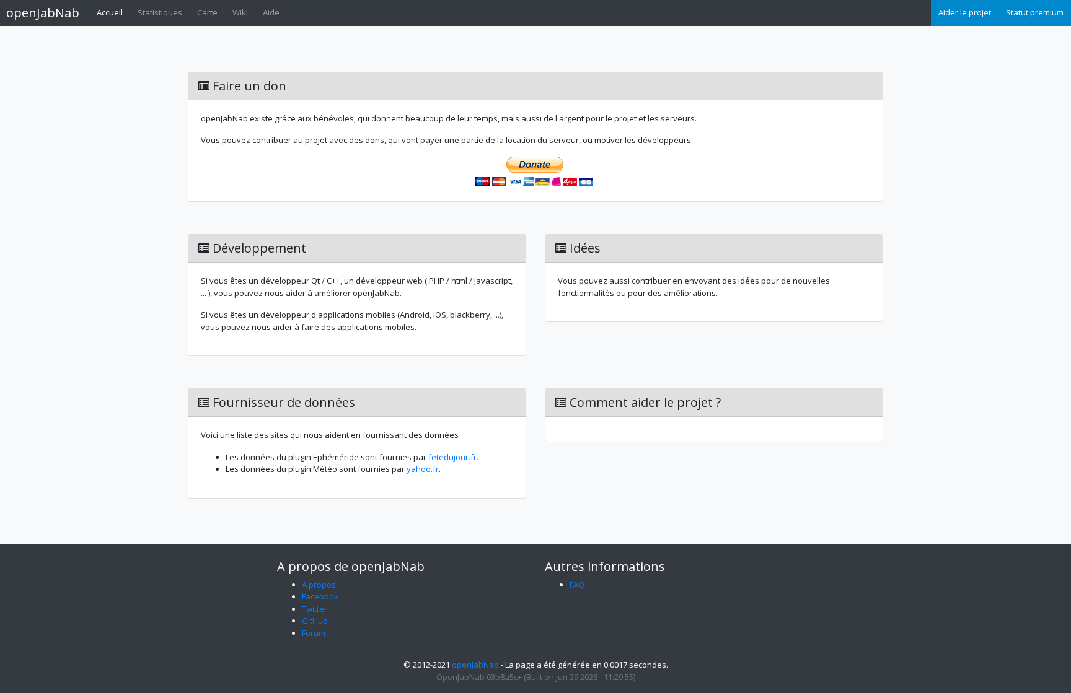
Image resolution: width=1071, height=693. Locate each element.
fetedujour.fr (452, 457)
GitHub (315, 620)
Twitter (314, 608)
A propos (319, 584)
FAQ (577, 584)
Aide (271, 12)
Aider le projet (964, 12)
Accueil (110, 12)
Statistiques (160, 12)
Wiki (240, 12)
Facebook (320, 596)
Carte (207, 12)
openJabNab (42, 12)
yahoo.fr (423, 468)
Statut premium (1035, 12)
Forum (313, 633)
